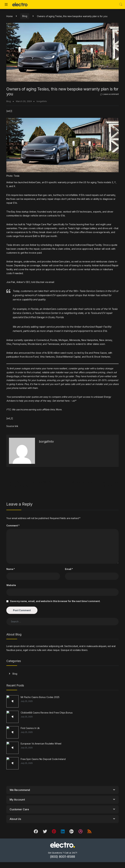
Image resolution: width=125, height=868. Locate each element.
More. (59, 409)
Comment (13, 525)
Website (11, 585)
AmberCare (34, 182)
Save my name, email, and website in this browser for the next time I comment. (55, 601)
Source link (12, 426)
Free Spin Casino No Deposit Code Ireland (43, 759)
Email (69, 569)
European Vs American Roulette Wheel (41, 743)
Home (9, 16)
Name (10, 569)
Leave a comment (111, 94)
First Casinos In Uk (30, 728)
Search (121, 4)
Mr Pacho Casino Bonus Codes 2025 (40, 697)
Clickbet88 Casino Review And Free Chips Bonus (47, 712)
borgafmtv (42, 101)
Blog (24, 16)
